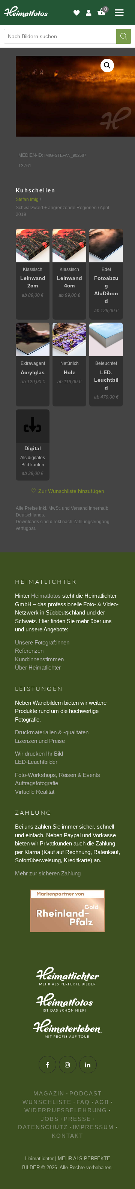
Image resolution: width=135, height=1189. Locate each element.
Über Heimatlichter (38, 667)
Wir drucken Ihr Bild (39, 753)
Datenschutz (43, 1127)
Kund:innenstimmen (39, 659)
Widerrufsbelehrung (65, 1110)
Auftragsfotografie (36, 783)
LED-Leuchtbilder (36, 762)
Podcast (85, 1093)
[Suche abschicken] (123, 36)
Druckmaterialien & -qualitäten (51, 732)
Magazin (48, 1093)
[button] (107, 65)
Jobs (50, 1119)
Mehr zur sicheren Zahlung (48, 873)
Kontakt (67, 1135)
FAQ (83, 1102)
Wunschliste (47, 1102)
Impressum (93, 1127)
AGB (102, 1102)
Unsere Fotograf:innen (42, 642)
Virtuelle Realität (34, 792)
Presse (77, 1119)
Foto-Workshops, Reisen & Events (57, 775)
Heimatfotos (46, 595)
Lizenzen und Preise (40, 741)
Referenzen (29, 650)
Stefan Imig (27, 199)
